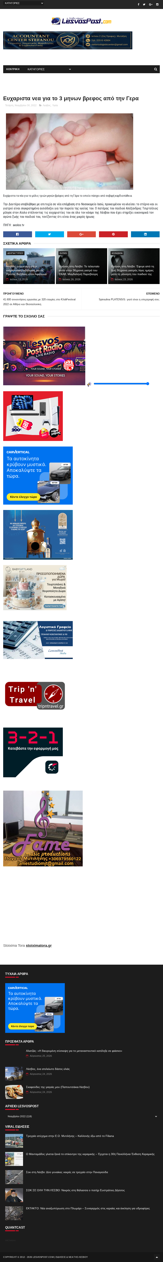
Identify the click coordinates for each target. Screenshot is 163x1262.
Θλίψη (63, 253)
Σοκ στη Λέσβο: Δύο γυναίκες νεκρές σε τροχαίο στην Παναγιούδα (67, 1172)
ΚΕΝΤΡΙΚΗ (12, 69)
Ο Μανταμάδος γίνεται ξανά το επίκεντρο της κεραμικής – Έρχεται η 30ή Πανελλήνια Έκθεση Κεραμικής (90, 1154)
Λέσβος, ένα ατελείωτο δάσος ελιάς (48, 1068)
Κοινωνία (117, 253)
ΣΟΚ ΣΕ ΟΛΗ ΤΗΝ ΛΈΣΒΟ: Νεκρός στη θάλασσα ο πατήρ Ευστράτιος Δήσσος (75, 1190)
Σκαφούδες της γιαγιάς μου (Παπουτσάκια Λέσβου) (58, 1087)
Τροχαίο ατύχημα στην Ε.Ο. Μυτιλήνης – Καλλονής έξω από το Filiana (70, 1135)
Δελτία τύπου (15, 253)
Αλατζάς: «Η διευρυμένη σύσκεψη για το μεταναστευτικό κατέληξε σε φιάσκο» (74, 1050)
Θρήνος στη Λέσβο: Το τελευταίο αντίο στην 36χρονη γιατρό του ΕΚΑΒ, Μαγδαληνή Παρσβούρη (79, 270)
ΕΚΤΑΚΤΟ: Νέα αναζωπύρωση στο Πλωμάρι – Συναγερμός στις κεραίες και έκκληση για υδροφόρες (88, 1208)
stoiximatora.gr (39, 946)
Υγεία (55, 105)
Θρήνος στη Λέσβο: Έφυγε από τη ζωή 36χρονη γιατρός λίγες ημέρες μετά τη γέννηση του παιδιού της (132, 270)
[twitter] (144, 4)
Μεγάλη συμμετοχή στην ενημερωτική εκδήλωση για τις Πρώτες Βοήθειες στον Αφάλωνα (26, 270)
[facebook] (138, 4)
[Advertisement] (49, 55)
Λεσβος (47, 105)
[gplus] (151, 4)
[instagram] (157, 4)
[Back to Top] (157, 1257)
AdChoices (10, 1240)
